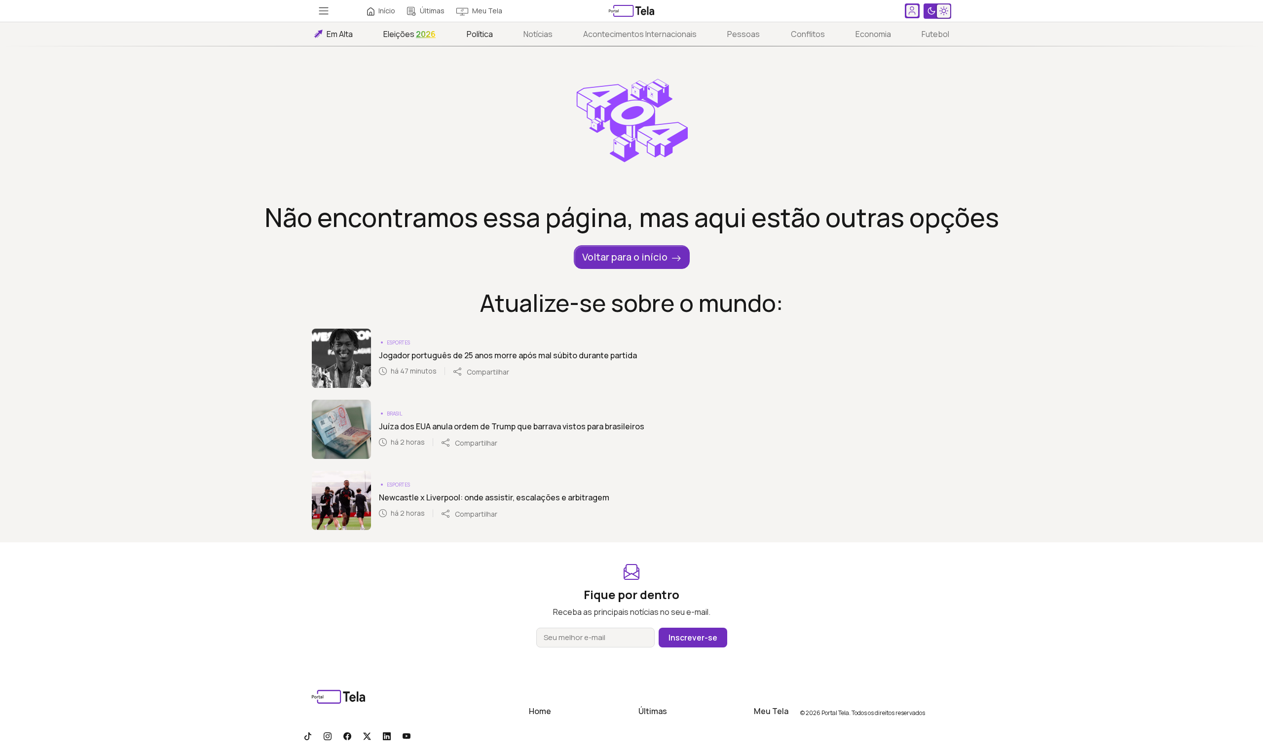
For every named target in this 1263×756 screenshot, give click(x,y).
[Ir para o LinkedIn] (387, 735)
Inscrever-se (693, 637)
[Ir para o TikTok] (308, 735)
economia (873, 34)
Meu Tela (487, 10)
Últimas (432, 10)
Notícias (538, 34)
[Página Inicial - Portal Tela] (631, 11)
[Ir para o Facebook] (347, 735)
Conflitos (808, 34)
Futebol (935, 34)
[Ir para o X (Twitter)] (367, 735)
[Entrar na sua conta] (912, 10)
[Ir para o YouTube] (406, 735)
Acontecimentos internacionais (640, 34)
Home (540, 711)
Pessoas (743, 34)
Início (386, 10)
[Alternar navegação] (323, 11)
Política (480, 34)
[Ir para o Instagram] (328, 735)
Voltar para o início (625, 257)
